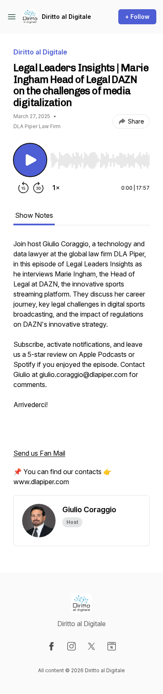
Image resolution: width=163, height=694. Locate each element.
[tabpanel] (81, 367)
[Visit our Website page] (111, 646)
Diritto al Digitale (66, 16)
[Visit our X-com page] (91, 646)
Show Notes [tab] (34, 215)
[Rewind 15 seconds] (23, 187)
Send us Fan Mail (39, 453)
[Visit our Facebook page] (51, 646)
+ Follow (137, 16)
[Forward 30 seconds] (38, 187)
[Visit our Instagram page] (71, 646)
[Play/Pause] (30, 160)
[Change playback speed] (56, 187)
